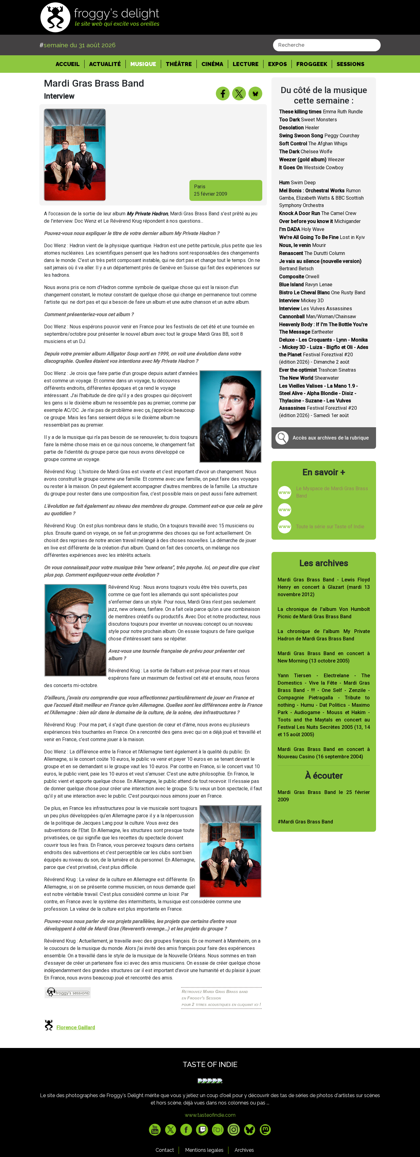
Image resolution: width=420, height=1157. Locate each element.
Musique (143, 64)
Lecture (246, 64)
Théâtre (179, 64)
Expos (277, 64)
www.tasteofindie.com (210, 1115)
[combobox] (327, 45)
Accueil (70, 64)
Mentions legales (204, 1150)
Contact (165, 1150)
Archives (244, 1150)
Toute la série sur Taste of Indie (330, 527)
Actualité (105, 64)
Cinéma (212, 64)
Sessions (350, 64)
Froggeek (311, 64)
